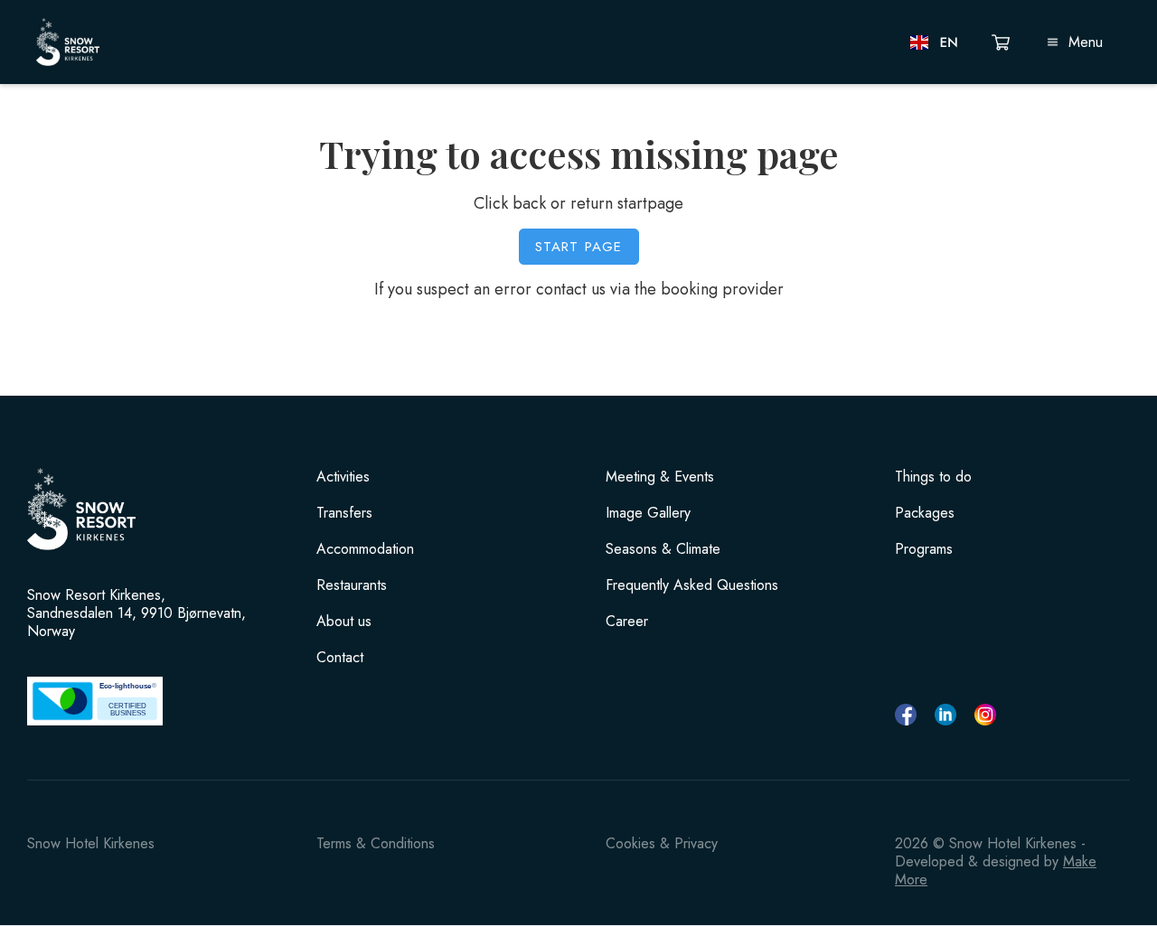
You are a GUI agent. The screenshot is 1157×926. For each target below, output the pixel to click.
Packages (925, 513)
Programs (924, 549)
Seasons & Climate (663, 549)
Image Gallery (648, 513)
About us (344, 622)
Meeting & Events (660, 477)
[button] (935, 42)
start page (579, 247)
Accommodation (365, 549)
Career (627, 622)
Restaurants (351, 585)
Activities (343, 477)
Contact (339, 658)
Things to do (933, 477)
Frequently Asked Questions (692, 585)
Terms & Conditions (375, 843)
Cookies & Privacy (662, 843)
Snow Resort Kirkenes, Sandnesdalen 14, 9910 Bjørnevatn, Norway (136, 613)
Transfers (344, 513)
